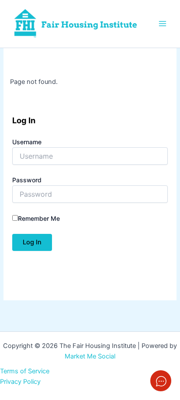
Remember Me (39, 218)
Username (27, 142)
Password (27, 180)
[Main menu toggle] (162, 23)
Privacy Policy (20, 382)
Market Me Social (90, 356)
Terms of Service (24, 371)
